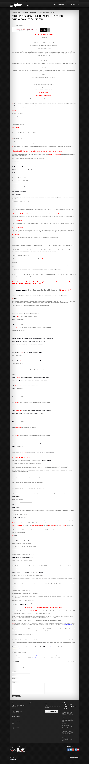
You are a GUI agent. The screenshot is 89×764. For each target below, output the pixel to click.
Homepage (12, 1)
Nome (14, 671)
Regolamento (31, 1)
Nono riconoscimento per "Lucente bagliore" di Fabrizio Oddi (67, 739)
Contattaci (38, 1)
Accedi (42, 1)
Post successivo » (72, 661)
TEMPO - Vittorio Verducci (17, 711)
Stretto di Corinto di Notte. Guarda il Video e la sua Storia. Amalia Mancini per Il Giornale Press (68, 720)
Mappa (26, 1)
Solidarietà (47, 707)
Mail (18, 674)
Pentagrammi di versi (16, 721)
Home (54, 4)
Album (72, 4)
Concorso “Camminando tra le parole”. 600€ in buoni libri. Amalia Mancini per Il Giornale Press (67, 714)
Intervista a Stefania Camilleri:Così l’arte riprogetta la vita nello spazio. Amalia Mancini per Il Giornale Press (67, 726)
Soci (67, 4)
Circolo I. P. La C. (13, 757)
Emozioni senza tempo (16, 716)
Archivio (46, 705)
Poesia (13, 709)
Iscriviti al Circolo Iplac (19, 1)
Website (13, 678)
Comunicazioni (15, 12)
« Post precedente (15, 661)
